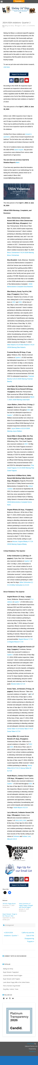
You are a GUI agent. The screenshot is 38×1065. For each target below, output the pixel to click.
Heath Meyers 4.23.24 (20, 807)
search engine (18, 150)
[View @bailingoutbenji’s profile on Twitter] (7, 998)
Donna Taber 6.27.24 (13, 731)
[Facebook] (11, 80)
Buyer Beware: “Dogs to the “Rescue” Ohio (10, 915)
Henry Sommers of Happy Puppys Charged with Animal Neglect (26, 905)
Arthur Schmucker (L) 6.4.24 (20, 585)
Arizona (14, 541)
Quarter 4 (27, 561)
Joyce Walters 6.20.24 (18, 428)
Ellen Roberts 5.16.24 (27, 345)
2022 (20, 302)
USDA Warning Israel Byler (21, 400)
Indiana (24, 836)
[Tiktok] (21, 80)
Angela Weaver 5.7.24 (16, 642)
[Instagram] (16, 80)
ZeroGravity (30, 1043)
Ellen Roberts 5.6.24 (13, 345)
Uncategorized (9, 925)
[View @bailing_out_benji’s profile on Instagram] (10, 998)
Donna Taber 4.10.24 (26, 729)
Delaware (16, 836)
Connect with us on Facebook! (15, 956)
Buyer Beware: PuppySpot (11, 972)
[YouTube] (13, 998)
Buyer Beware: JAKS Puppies (11, 979)
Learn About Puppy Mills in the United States (16, 982)
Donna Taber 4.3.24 (13, 729)
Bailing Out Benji (9, 26)
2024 (11, 747)
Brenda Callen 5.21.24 (18, 684)
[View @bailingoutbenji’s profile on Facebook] (4, 998)
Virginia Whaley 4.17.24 (25, 541)
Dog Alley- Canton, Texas (10, 989)
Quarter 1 (10, 415)
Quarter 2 (18, 357)
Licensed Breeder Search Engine (12, 975)
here (17, 162)
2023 (14, 302)
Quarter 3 (10, 655)
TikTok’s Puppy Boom (9, 903)
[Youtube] (26, 80)
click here (7, 67)
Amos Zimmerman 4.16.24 (15, 252)
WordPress (32, 1051)
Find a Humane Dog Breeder (11, 986)
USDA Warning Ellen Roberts (16, 347)
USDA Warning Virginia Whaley (17, 544)
